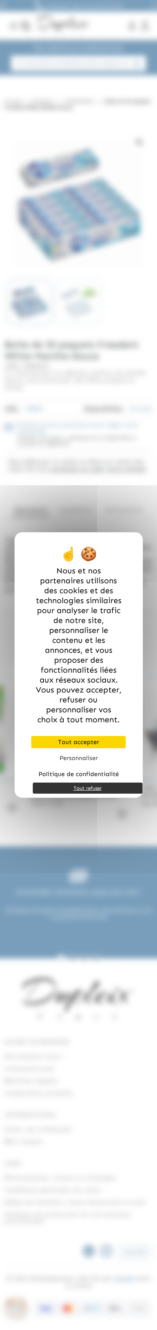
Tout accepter (78, 742)
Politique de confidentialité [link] (78, 774)
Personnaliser (78, 758)
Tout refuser (88, 788)
